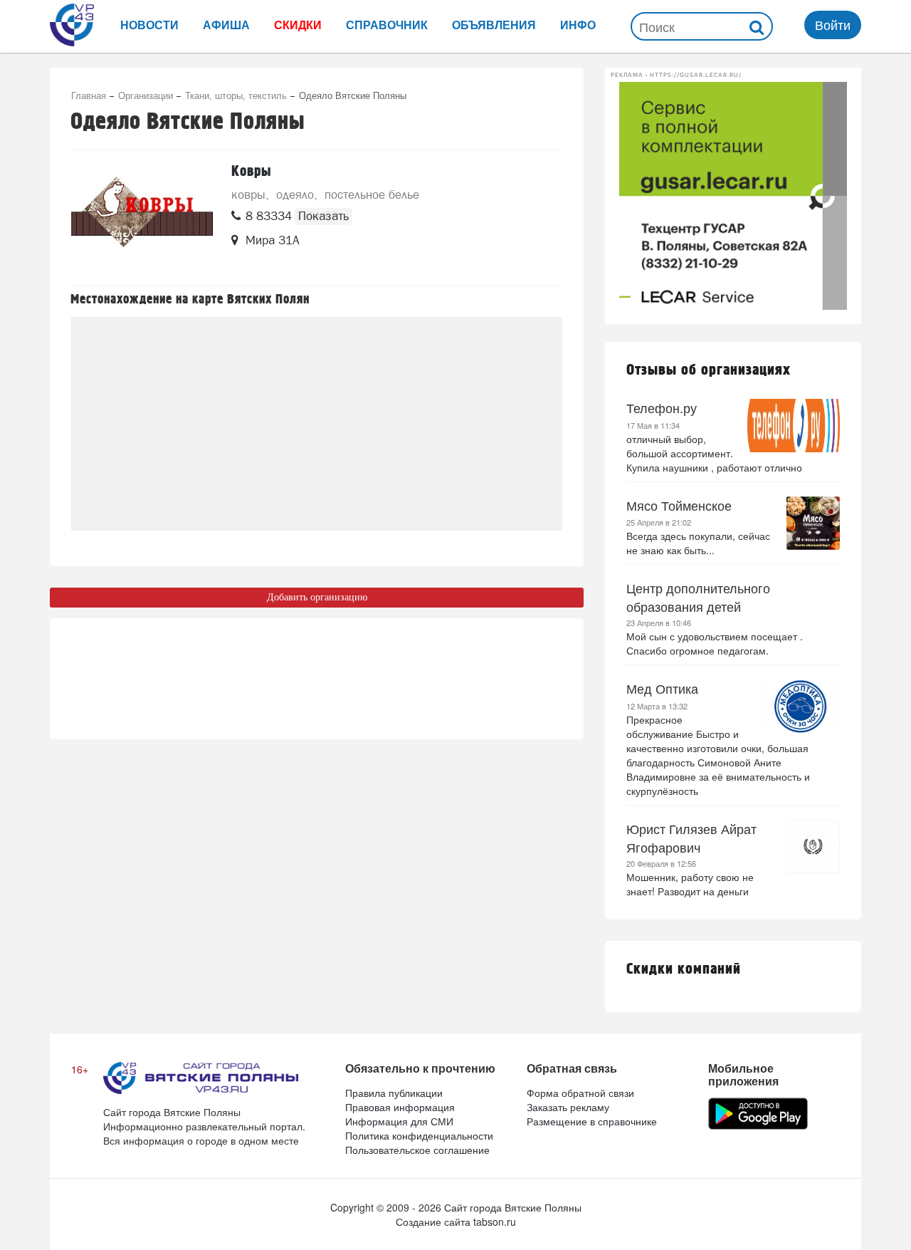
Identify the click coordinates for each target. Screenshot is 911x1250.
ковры (248, 194)
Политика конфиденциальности (419, 1135)
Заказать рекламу (568, 1107)
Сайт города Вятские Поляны (512, 1207)
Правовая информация (400, 1107)
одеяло (295, 194)
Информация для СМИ (399, 1121)
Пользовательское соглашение (417, 1149)
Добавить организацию (317, 597)
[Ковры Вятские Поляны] (142, 217)
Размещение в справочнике (592, 1121)
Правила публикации (394, 1092)
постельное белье (372, 194)
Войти (833, 24)
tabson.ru (494, 1221)
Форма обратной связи (580, 1092)
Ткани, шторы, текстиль (236, 95)
